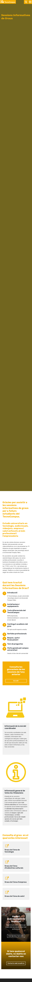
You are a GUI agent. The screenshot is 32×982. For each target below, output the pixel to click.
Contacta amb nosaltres (16, 963)
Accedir (16, 681)
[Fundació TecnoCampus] (8, 2)
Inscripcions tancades (16, 936)
